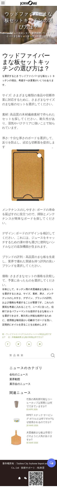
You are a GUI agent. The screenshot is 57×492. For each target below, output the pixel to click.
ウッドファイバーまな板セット (35, 76)
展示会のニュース (20, 383)
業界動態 (37, 33)
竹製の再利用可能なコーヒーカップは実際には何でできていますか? (39, 403)
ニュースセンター (21, 33)
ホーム (6, 33)
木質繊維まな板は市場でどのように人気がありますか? (39, 436)
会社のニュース (19, 374)
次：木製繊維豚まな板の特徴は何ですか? (25, 337)
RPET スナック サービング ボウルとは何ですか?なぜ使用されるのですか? (40, 418)
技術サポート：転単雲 (32, 467)
